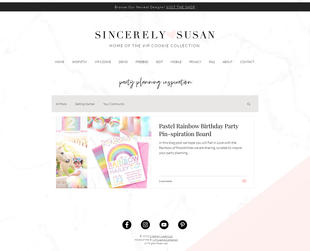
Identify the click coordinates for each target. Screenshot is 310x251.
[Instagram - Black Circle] (145, 224)
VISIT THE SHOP (180, 7)
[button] (249, 104)
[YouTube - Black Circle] (163, 224)
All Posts (61, 104)
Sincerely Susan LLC (161, 236)
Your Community (114, 104)
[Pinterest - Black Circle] (182, 224)
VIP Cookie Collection (165, 239)
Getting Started (85, 104)
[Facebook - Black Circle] (126, 224)
